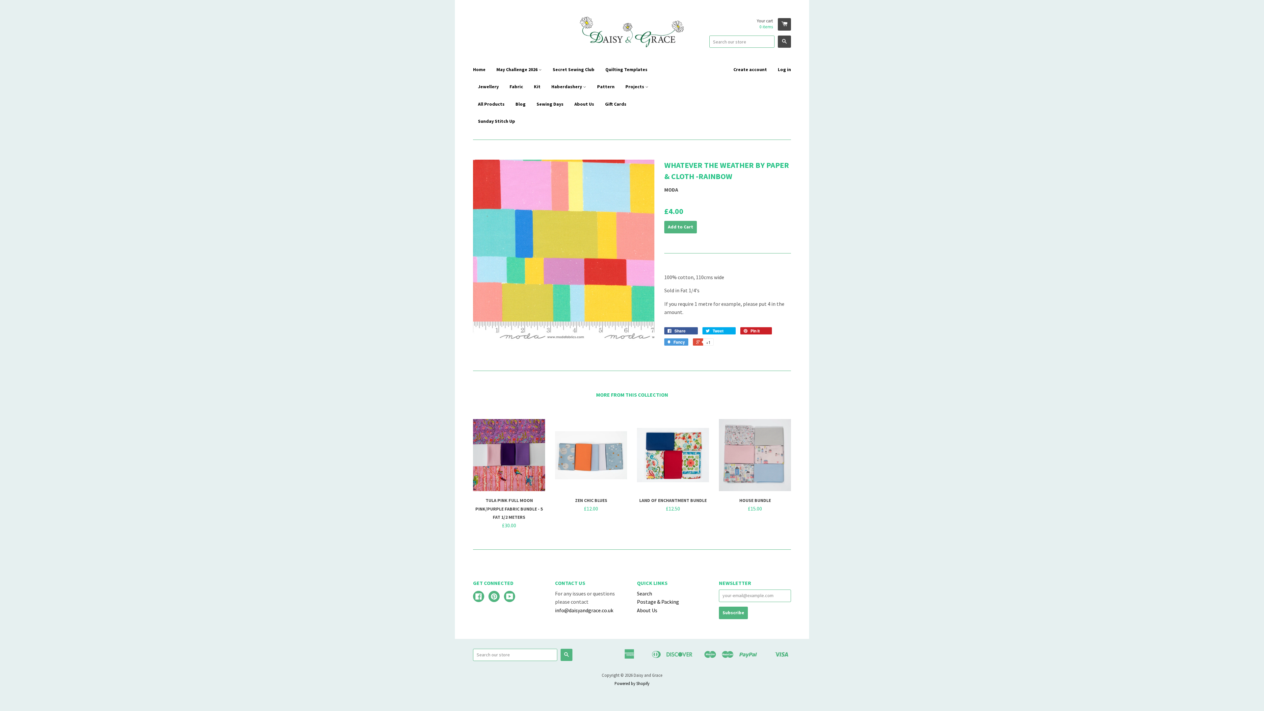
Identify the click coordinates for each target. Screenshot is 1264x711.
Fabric (516, 87)
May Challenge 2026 (517, 69)
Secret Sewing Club (573, 69)
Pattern (606, 87)
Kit (537, 87)
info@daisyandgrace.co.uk (584, 610)
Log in (784, 69)
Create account (750, 69)
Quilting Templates (626, 69)
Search (644, 593)
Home (479, 69)
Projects (635, 87)
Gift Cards (615, 104)
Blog (520, 104)
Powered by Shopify (632, 683)
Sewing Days (550, 104)
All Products (491, 104)
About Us (584, 104)
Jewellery (488, 87)
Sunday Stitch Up (496, 121)
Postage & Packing (658, 601)
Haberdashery (567, 87)
